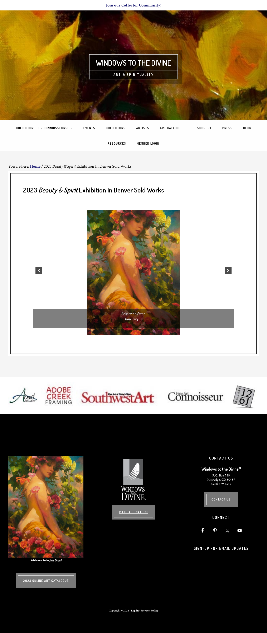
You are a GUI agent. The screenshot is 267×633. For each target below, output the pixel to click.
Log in (135, 611)
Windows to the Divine (133, 63)
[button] (38, 270)
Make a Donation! (133, 512)
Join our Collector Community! (133, 5)
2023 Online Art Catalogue (46, 580)
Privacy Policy (149, 611)
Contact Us (221, 499)
